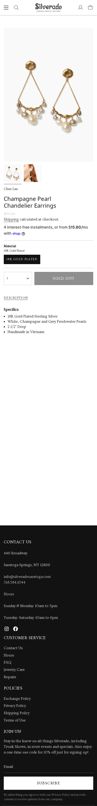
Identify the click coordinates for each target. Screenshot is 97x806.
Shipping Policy (16, 713)
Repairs (10, 677)
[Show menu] (6, 7)
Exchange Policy (17, 699)
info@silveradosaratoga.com (27, 577)
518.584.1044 (14, 582)
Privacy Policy (15, 706)
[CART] (90, 7)
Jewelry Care (14, 670)
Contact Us (13, 648)
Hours (9, 594)
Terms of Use (15, 720)
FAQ (7, 662)
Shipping (11, 219)
